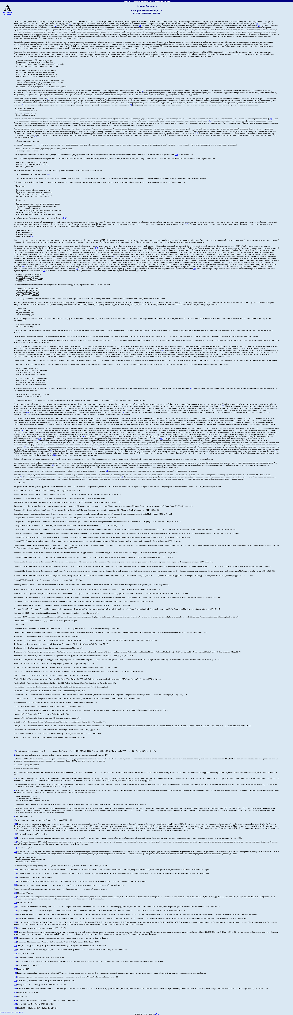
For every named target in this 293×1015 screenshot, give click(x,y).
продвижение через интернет (11, 1012)
